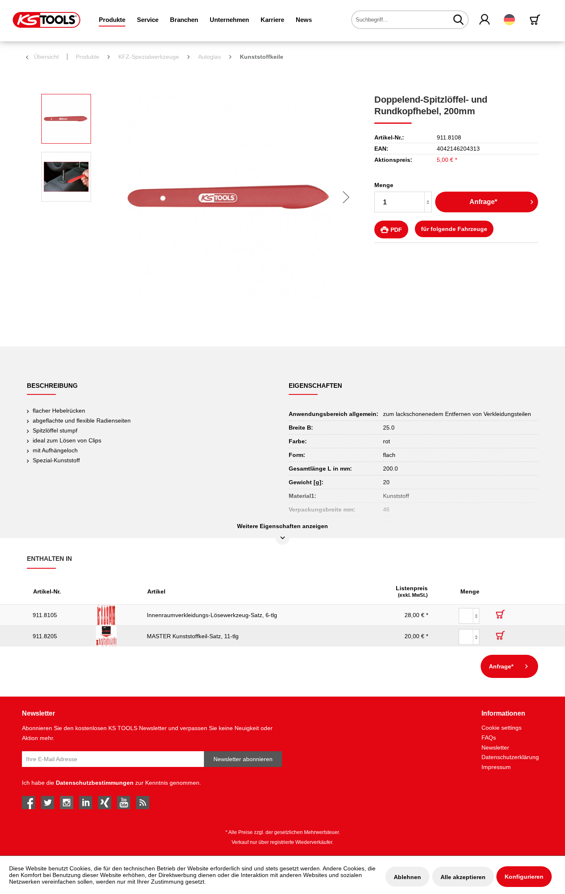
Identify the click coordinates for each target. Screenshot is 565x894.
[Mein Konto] (485, 20)
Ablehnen (407, 877)
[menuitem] (112, 19)
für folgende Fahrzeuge (454, 229)
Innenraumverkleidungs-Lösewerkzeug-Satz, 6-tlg (212, 615)
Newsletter (495, 747)
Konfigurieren (524, 876)
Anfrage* (483, 201)
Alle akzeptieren (463, 877)
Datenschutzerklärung (510, 757)
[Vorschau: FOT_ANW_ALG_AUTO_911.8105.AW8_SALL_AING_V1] (66, 177)
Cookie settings (501, 727)
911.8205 (45, 636)
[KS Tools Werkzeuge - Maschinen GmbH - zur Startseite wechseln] (46, 20)
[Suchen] (458, 19)
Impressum (496, 767)
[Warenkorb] (536, 19)
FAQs (488, 737)
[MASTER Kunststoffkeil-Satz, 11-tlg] (115, 636)
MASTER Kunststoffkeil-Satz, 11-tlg (193, 636)
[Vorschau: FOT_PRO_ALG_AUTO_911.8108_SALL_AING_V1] (66, 119)
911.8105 (45, 615)
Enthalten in (49, 558)
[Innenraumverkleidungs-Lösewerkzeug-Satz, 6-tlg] (115, 615)
